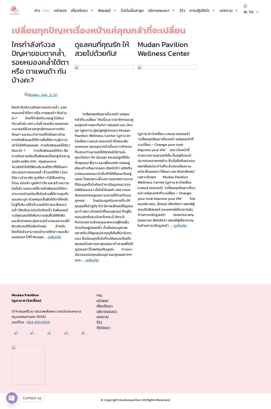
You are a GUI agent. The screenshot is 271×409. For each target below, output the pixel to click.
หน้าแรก (60, 10)
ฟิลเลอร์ (104, 10)
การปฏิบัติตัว (199, 10)
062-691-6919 (38, 322)
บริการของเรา (158, 10)
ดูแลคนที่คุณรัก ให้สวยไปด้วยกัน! (102, 49)
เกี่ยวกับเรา (79, 10)
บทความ (226, 10)
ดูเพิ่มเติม (54, 237)
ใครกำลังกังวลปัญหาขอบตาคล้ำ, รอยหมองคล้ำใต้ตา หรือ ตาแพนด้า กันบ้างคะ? (40, 62)
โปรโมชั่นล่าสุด (132, 10)
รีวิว (182, 10)
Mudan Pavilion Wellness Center (164, 49)
